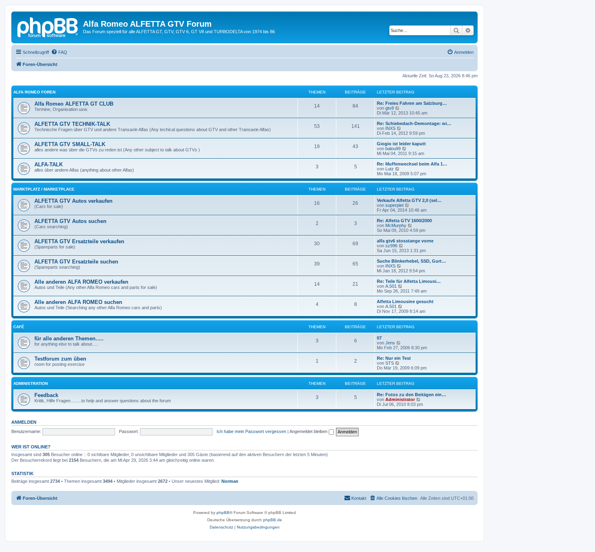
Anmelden (23, 422)
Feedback (46, 395)
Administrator (400, 399)
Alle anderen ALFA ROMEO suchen (78, 302)
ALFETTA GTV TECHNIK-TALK (72, 124)
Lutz (389, 168)
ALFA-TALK (48, 164)
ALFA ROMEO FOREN (34, 92)
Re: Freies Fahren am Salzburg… (412, 103)
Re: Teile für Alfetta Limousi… (409, 281)
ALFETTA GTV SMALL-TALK (69, 144)
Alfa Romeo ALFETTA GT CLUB (73, 104)
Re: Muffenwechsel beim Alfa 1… (412, 163)
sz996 (391, 245)
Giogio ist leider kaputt (401, 143)
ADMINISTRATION (30, 383)
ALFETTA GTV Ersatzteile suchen (76, 262)
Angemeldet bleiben (309, 431)
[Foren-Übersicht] (48, 26)
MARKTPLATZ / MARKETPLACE (43, 189)
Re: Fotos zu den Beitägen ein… (411, 394)
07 (379, 337)
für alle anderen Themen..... (69, 338)
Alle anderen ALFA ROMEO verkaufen (81, 282)
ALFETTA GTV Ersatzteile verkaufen (79, 241)
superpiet (394, 205)
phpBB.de (272, 520)
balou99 (393, 148)
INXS (390, 128)
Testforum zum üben (60, 359)
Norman (229, 481)
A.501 (391, 286)
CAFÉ (18, 327)
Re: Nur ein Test (394, 358)
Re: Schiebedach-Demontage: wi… (414, 123)
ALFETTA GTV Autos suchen (70, 221)
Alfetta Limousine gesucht (405, 301)
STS (389, 363)
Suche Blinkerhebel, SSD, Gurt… (411, 261)
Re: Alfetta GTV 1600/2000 (404, 220)
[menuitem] (59, 52)
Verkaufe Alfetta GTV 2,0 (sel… (409, 200)
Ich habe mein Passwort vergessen (251, 431)
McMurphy (395, 225)
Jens (390, 342)
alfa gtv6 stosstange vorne (405, 240)
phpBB (223, 512)
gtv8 (389, 108)
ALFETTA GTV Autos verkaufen (73, 201)
